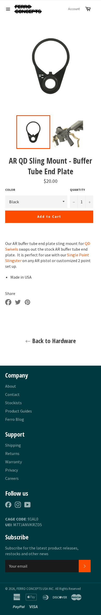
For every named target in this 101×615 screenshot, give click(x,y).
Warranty (13, 461)
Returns (12, 453)
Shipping (13, 445)
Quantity (77, 190)
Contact (12, 394)
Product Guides (18, 411)
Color (10, 190)
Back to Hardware (53, 340)
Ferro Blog (14, 419)
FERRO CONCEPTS (29, 589)
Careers (12, 478)
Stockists (13, 402)
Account (74, 9)
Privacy (11, 470)
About (10, 386)
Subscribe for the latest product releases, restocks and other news (41, 550)
